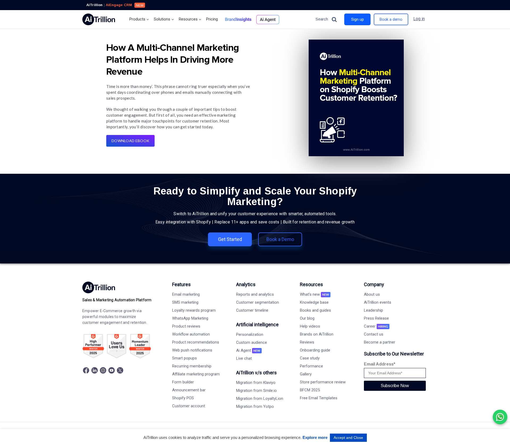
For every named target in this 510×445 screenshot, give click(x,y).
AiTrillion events (377, 302)
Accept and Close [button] (348, 437)
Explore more (315, 437)
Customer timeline (252, 310)
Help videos (310, 326)
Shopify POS (183, 398)
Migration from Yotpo (255, 406)
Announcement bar (189, 390)
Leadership (373, 310)
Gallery (306, 374)
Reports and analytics (255, 294)
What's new (314, 294)
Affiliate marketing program (196, 374)
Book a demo (391, 19)
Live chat (244, 358)
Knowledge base (314, 302)
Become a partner (379, 342)
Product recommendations (195, 342)
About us (372, 294)
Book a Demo (280, 239)
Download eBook (130, 140)
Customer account (188, 406)
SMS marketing (185, 302)
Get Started (230, 239)
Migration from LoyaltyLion (259, 398)
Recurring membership (191, 366)
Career (376, 326)
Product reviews (186, 326)
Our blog (307, 318)
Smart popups (184, 358)
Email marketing (186, 294)
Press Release (376, 318)
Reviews (307, 342)
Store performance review (323, 382)
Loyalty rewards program (194, 310)
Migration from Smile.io (256, 390)
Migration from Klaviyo (255, 382)
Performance (311, 366)
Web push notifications (192, 350)
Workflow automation (191, 334)
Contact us (373, 334)
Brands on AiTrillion (316, 334)
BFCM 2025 (310, 390)
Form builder (183, 382)
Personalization (249, 334)
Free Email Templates (318, 398)
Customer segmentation (257, 302)
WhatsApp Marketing (190, 318)
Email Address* (379, 364)
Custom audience (251, 342)
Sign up (357, 19)
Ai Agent (248, 350)
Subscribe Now (395, 385)
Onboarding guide (315, 350)
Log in (419, 18)
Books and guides (315, 310)
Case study (310, 358)
